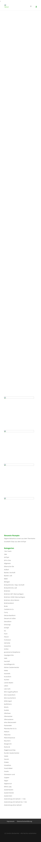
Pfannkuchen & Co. (10, 728)
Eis (5, 631)
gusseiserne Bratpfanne (12, 652)
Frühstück (7, 640)
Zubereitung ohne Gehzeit (13, 805)
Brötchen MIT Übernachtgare (13, 594)
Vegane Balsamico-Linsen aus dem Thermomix (19, 538)
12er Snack (7, 551)
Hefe (5, 658)
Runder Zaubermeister (11, 753)
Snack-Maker (8, 768)
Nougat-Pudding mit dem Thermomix (19, 24)
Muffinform (8, 704)
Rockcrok (7, 747)
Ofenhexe (7, 713)
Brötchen (7, 591)
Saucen (6, 759)
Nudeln (6, 710)
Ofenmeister (8, 716)
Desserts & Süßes (10, 618)
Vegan (6, 781)
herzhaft (7, 661)
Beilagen (7, 582)
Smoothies (7, 765)
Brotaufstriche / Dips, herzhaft (14, 585)
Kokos (6, 670)
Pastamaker (8, 725)
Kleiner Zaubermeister (11, 667)
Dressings (7, 625)
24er (5, 554)
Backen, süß (8, 576)
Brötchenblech (9, 603)
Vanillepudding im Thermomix (16, 372)
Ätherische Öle (9, 566)
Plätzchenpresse (9, 738)
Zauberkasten (8, 790)
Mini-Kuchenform (10, 698)
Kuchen (6, 680)
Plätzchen (7, 735)
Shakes (6, 762)
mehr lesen (10, 38)
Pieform (6, 732)
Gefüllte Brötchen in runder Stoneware (19, 169)
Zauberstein (8, 796)
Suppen (6, 777)
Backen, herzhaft (9, 572)
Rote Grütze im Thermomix (15, 343)
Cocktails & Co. (9, 609)
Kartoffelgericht (9, 664)
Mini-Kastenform (9, 695)
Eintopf (6, 628)
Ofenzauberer (8, 719)
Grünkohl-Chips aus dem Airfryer (15, 541)
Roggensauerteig (9, 750)
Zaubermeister (9, 793)
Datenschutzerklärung (24, 821)
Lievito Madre (8, 683)
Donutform (7, 621)
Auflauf (6, 570)
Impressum (10, 821)
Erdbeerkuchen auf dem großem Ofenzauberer (17, 287)
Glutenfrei (7, 646)
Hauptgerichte (9, 655)
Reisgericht (8, 744)
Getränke (7, 643)
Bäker (6, 579)
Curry (6, 612)
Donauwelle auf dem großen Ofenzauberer (16, 315)
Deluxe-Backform (9, 615)
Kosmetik (7, 673)
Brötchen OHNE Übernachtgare (14, 597)
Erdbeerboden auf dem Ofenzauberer (19, 140)
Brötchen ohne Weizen (11, 600)
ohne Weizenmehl (10, 722)
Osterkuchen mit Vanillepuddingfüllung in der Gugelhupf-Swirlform (20, 54)
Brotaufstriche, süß (10, 588)
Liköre (6, 686)
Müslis (6, 707)
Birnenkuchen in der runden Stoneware (19, 111)
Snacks (6, 771)
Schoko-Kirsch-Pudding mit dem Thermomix (17, 83)
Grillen (6, 649)
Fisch (5, 634)
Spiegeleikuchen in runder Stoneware (19, 254)
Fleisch (6, 637)
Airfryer (6, 557)
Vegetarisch (8, 784)
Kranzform (7, 677)
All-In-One (7, 560)
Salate (6, 756)
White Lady (7, 787)
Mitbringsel (8, 701)
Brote (6, 606)
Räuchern (7, 741)
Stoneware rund (9, 774)
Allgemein (7, 563)
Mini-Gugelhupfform (11, 692)
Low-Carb (7, 689)
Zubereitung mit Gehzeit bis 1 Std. (15, 802)
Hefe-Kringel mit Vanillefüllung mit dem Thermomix (19, 229)
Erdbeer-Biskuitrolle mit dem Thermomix (20, 199)
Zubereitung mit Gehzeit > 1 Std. (15, 799)
